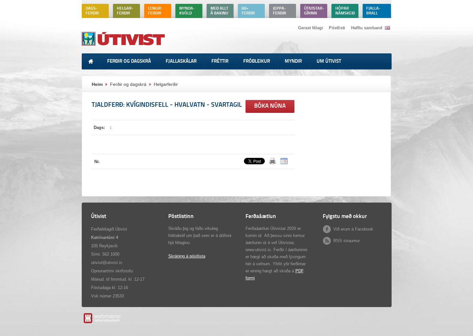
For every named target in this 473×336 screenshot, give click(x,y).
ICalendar (284, 161)
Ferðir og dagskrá (128, 84)
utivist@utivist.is (106, 262)
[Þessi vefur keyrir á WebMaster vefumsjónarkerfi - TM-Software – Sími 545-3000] (102, 323)
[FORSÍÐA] (90, 61)
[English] (387, 28)
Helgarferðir (166, 84)
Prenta (272, 161)
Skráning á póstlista (186, 256)
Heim (97, 84)
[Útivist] (124, 45)
